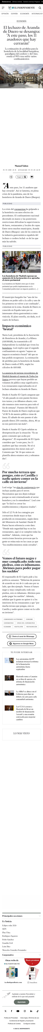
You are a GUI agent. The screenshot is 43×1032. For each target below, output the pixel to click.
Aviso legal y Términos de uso (29, 1018)
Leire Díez (6, 946)
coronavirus (20, 209)
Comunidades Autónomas (13, 619)
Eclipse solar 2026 (9, 925)
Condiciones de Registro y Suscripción (21, 1021)
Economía (24, 13)
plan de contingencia (26, 487)
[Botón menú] (3, 8)
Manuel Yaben (21, 166)
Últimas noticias (17, 2)
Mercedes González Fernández (14, 950)
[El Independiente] (21, 8)
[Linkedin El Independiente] (31, 1011)
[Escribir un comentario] (32, 177)
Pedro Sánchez (8, 939)
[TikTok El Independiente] (38, 1012)
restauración (31, 627)
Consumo (29, 619)
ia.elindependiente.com (13, 982)
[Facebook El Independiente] (11, 1011)
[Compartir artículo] (11, 177)
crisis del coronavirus (26, 623)
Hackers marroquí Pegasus (31, 2)
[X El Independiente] (5, 1011)
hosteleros (7, 348)
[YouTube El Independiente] (18, 1011)
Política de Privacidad (11, 1018)
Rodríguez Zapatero (10, 936)
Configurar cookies (29, 1023)
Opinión (5, 13)
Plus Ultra (6, 932)
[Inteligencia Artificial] (12, 978)
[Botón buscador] (40, 8)
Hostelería (18, 627)
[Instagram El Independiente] (25, 1011)
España (14, 13)
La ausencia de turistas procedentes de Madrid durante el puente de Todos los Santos (20, 376)
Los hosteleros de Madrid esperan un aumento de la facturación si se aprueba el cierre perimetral (21, 278)
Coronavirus (9, 623)
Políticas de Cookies (14, 1023)
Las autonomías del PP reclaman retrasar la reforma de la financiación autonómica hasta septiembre (27, 664)
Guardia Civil (7, 943)
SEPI (4, 929)
